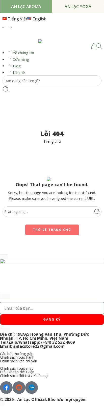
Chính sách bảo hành (17, 357)
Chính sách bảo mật (16, 368)
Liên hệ (19, 72)
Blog (17, 66)
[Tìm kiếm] (98, 46)
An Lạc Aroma (26, 6)
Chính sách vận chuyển (18, 361)
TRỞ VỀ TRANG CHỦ (52, 230)
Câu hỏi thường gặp (17, 354)
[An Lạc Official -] (52, 41)
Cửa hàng (21, 59)
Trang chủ (52, 141)
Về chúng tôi (23, 52)
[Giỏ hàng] (93, 46)
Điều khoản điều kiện (17, 372)
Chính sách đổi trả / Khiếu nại (24, 376)
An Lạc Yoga (78, 6)
